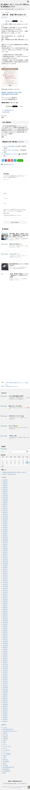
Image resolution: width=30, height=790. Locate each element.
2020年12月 (5, 599)
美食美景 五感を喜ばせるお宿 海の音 (11, 92)
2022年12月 (5, 559)
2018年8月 (5, 649)
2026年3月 (5, 489)
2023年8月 (5, 544)
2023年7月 (5, 546)
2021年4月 (5, 596)
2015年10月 (5, 704)
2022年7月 (5, 569)
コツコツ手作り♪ (6, 750)
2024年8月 (5, 521)
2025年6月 (5, 506)
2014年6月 (5, 719)
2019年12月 (5, 618)
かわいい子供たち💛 (13, 426)
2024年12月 (5, 514)
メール (5, 198)
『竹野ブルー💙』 (13, 435)
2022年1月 (5, 580)
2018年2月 (5, 660)
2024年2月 (5, 533)
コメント (6, 179)
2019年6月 (5, 630)
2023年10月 (5, 540)
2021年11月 (5, 584)
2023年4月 (5, 552)
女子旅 (4, 757)
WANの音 (6, 164)
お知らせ (11, 164)
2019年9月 (5, 624)
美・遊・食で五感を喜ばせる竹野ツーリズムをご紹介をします (15, 783)
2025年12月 (5, 495)
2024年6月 (5, 525)
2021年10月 (5, 586)
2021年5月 (5, 594)
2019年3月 (5, 636)
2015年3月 (5, 715)
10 (2, 461)
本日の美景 (5, 765)
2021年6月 (5, 592)
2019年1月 (5, 639)
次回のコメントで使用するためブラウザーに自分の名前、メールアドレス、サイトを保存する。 (14, 210)
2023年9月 (5, 542)
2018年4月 (5, 656)
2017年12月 (5, 664)
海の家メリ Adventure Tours (9, 474)
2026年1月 (5, 493)
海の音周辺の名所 (7, 771)
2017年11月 (5, 666)
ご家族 (4, 742)
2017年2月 (5, 683)
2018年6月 (5, 653)
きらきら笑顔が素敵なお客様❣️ (11, 146)
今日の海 (5, 755)
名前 (5, 193)
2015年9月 (5, 706)
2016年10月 (5, 691)
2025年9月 (5, 500)
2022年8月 (5, 567)
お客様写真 (5, 738)
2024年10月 (5, 518)
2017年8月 (5, 672)
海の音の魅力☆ (6, 769)
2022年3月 (5, 577)
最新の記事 (6, 112)
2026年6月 (5, 483)
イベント (5, 744)
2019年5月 (5, 632)
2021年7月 (5, 590)
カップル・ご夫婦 (7, 746)
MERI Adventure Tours (8, 729)
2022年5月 (5, 573)
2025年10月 (5, 499)
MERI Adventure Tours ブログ (10, 731)
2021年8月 (5, 588)
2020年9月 (5, 601)
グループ (5, 748)
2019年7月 (5, 628)
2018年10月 (5, 645)
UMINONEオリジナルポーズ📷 (11, 154)
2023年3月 (5, 554)
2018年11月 (5, 643)
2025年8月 (5, 502)
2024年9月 (5, 519)
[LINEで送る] (9, 21)
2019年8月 (5, 626)
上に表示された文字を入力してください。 (12, 215)
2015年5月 (5, 713)
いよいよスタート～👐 (15, 254)
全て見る (21, 141)
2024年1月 (5, 535)
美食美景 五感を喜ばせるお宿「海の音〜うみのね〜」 (15, 472)
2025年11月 (5, 497)
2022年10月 (5, 563)
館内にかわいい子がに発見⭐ (11, 150)
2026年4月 (5, 487)
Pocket (21, 21)
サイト (4, 203)
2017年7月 (5, 674)
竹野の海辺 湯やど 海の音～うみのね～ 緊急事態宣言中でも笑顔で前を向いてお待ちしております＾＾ (18, 235)
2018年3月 (5, 658)
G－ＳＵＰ (5, 727)
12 (11, 461)
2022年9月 (5, 565)
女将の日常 (5, 759)
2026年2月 (5, 491)
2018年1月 (5, 662)
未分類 (4, 763)
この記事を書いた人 (8, 110)
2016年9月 (5, 693)
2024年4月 (5, 529)
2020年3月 (5, 613)
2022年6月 (5, 571)
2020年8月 (5, 603)
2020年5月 (5, 609)
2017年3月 (5, 681)
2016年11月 (5, 689)
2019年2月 (5, 637)
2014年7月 (5, 717)
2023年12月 (5, 537)
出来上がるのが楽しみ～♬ (16, 244)
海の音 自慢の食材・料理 (8, 767)
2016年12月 (5, 687)
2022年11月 (5, 561)
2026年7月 (5, 481)
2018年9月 (5, 647)
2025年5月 (5, 508)
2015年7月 (5, 710)
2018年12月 (5, 641)
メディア (5, 752)
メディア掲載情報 (7, 753)
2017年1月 (5, 685)
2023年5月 (5, 550)
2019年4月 (5, 634)
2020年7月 (5, 605)
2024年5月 (5, 527)
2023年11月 (5, 539)
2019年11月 (5, 620)
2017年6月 (5, 675)
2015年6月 (5, 712)
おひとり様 (5, 734)
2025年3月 (5, 510)
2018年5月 (5, 655)
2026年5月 (5, 485)
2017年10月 (5, 668)
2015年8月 (5, 708)
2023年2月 (5, 556)
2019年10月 (5, 622)
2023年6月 (5, 548)
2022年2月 (5, 578)
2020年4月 (5, 611)
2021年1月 (5, 597)
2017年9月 (5, 670)
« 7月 (2, 466)
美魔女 (4, 773)
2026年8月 (5, 480)
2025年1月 (5, 512)
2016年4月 (5, 702)
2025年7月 (5, 504)
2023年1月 (5, 558)
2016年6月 (5, 698)
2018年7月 (5, 651)
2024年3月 (5, 531)
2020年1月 (5, 616)
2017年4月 (5, 679)
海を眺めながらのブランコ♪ (11, 386)
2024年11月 (5, 516)
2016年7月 (5, 696)
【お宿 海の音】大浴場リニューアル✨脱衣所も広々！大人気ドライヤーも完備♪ (18, 275)
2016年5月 (5, 700)
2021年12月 (5, 582)
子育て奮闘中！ (6, 761)
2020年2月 (5, 615)
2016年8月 (5, 694)
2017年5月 (5, 677)
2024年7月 (5, 523)
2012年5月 (5, 721)
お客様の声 (5, 736)
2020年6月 (5, 607)
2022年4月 (5, 575)
